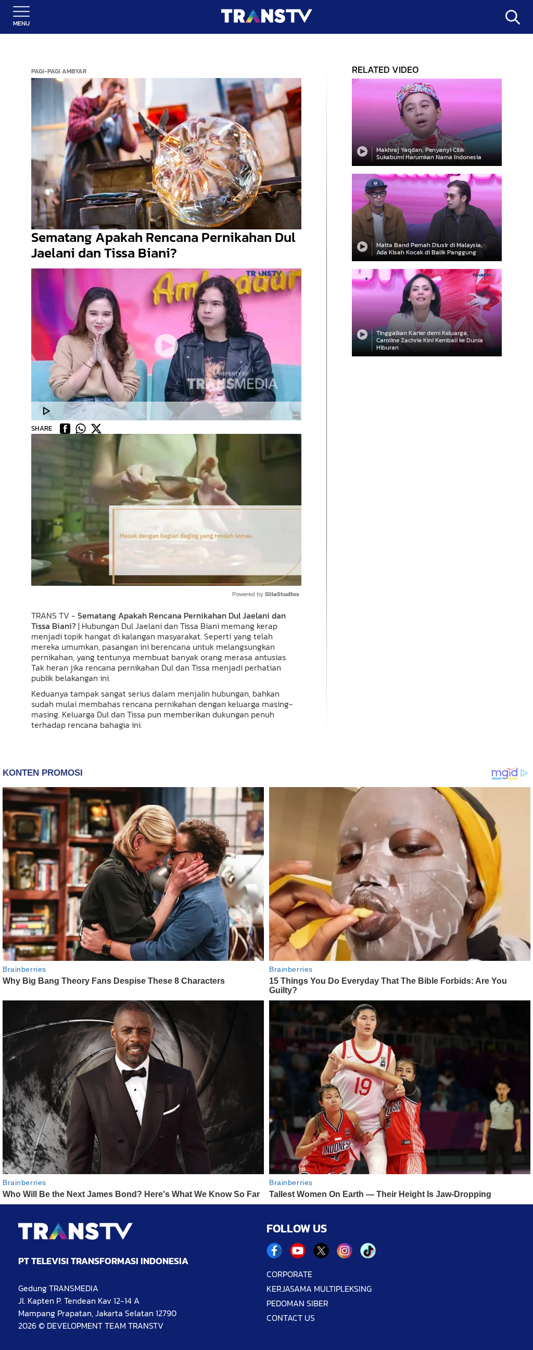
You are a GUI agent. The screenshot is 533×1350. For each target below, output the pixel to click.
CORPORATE (289, 1274)
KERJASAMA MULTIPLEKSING (319, 1288)
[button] (166, 154)
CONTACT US (290, 1317)
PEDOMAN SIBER (297, 1303)
